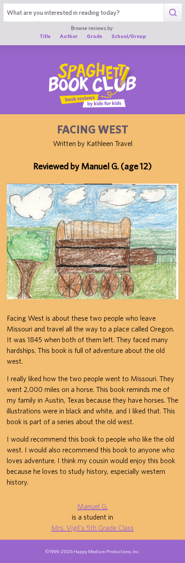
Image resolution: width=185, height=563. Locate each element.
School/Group (128, 36)
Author (69, 36)
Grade (94, 36)
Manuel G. (92, 506)
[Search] (172, 12)
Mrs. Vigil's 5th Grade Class (92, 528)
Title (45, 36)
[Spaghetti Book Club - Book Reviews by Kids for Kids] (92, 85)
